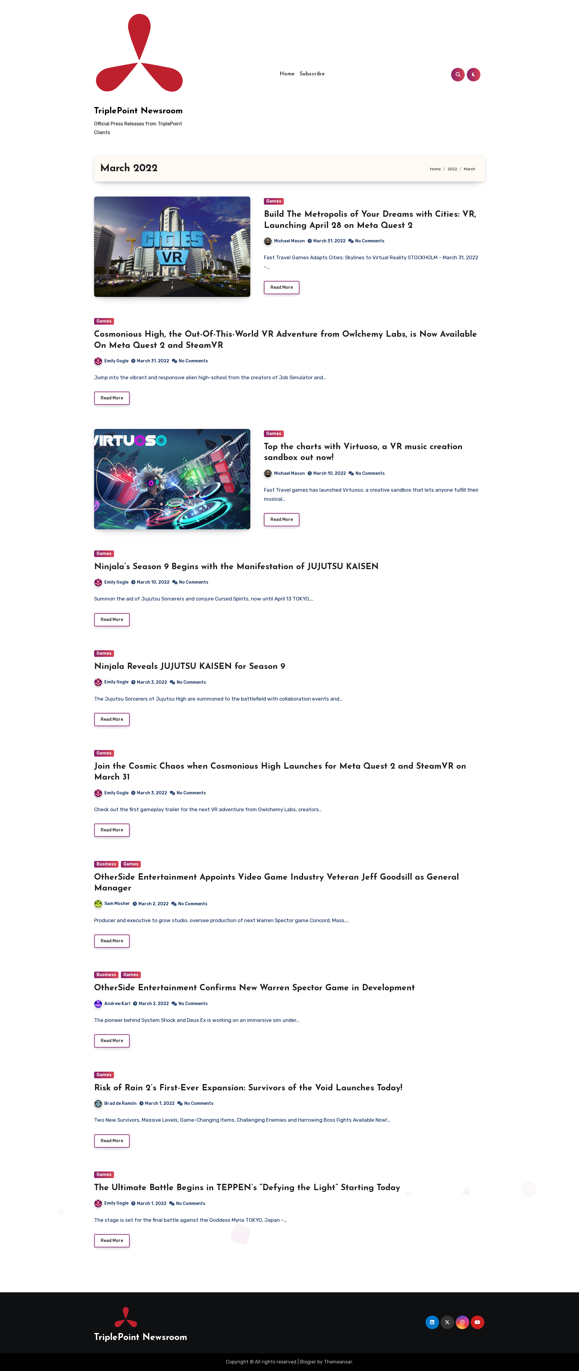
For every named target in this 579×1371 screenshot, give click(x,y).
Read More (282, 287)
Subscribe (312, 74)
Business (106, 864)
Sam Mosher (117, 903)
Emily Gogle (116, 361)
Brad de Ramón (120, 1103)
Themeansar (338, 1362)
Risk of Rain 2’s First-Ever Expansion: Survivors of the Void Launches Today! (248, 1088)
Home (287, 74)
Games (273, 201)
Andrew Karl (117, 1003)
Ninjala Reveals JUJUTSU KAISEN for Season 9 (189, 667)
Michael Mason (289, 241)
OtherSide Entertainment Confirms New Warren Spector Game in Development (254, 988)
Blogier (308, 1362)
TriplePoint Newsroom (138, 111)
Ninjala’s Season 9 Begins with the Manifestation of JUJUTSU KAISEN (236, 567)
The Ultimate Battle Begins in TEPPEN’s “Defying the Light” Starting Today (247, 1188)
